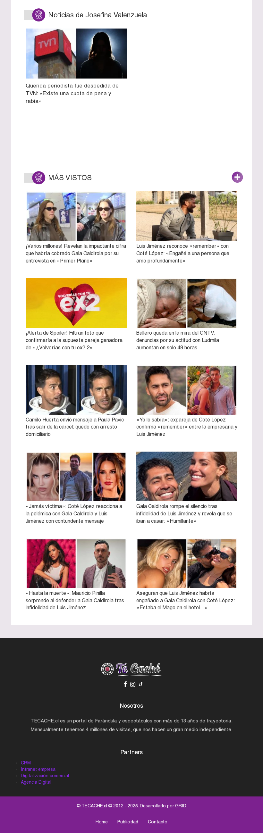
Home (102, 821)
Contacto (157, 821)
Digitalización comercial (45, 775)
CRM (26, 762)
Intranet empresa (38, 769)
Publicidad (127, 821)
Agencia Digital (36, 782)
